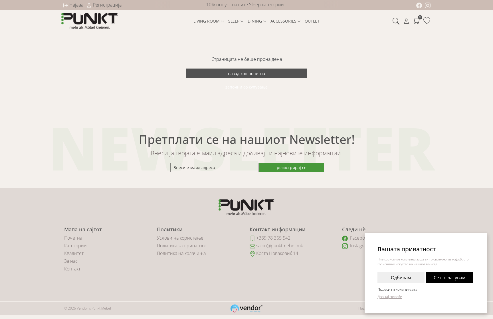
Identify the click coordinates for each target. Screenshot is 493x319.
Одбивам (401, 277)
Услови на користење (180, 238)
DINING (255, 21)
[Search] (396, 21)
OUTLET (312, 21)
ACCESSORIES (283, 21)
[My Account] (406, 21)
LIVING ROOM (206, 21)
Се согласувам (450, 277)
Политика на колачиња (181, 253)
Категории (75, 245)
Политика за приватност (183, 245)
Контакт (72, 269)
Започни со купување (246, 87)
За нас (71, 261)
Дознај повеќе (389, 296)
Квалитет (74, 253)
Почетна (73, 238)
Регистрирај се (291, 167)
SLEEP (233, 21)
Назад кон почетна (246, 73)
